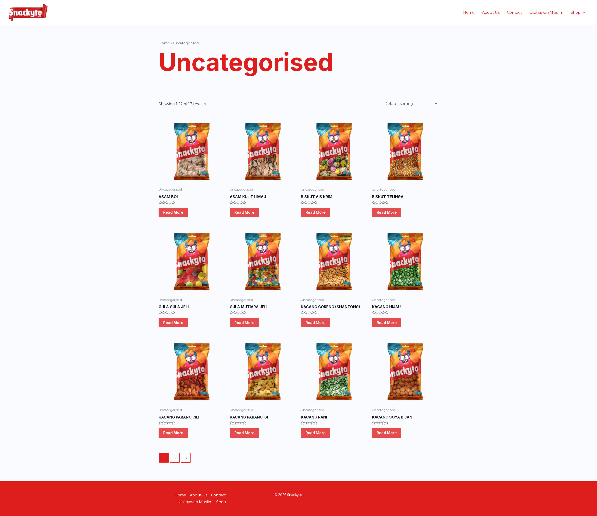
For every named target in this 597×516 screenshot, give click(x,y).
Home (469, 12)
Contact (514, 12)
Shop (575, 12)
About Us (491, 12)
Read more (173, 212)
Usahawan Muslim (546, 12)
